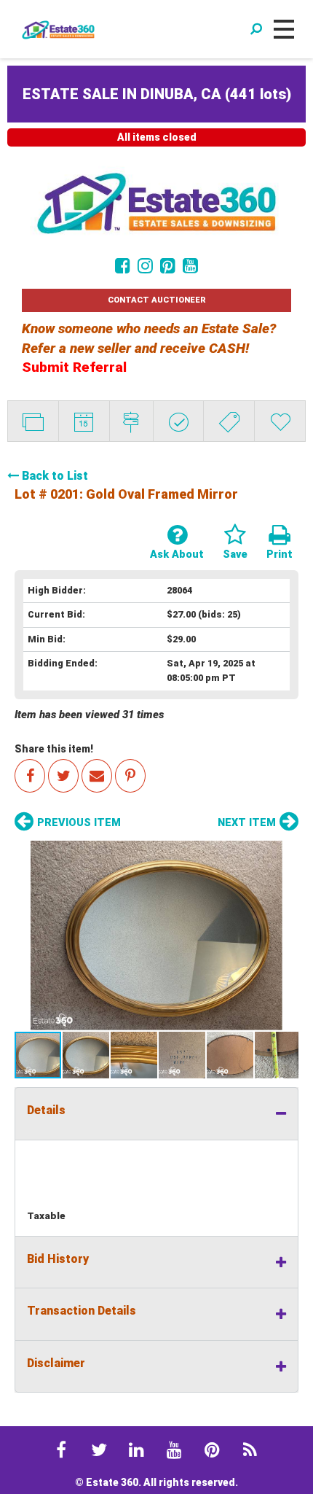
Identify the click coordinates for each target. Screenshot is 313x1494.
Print (279, 554)
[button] (156, 935)
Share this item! (54, 749)
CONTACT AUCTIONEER (157, 300)
